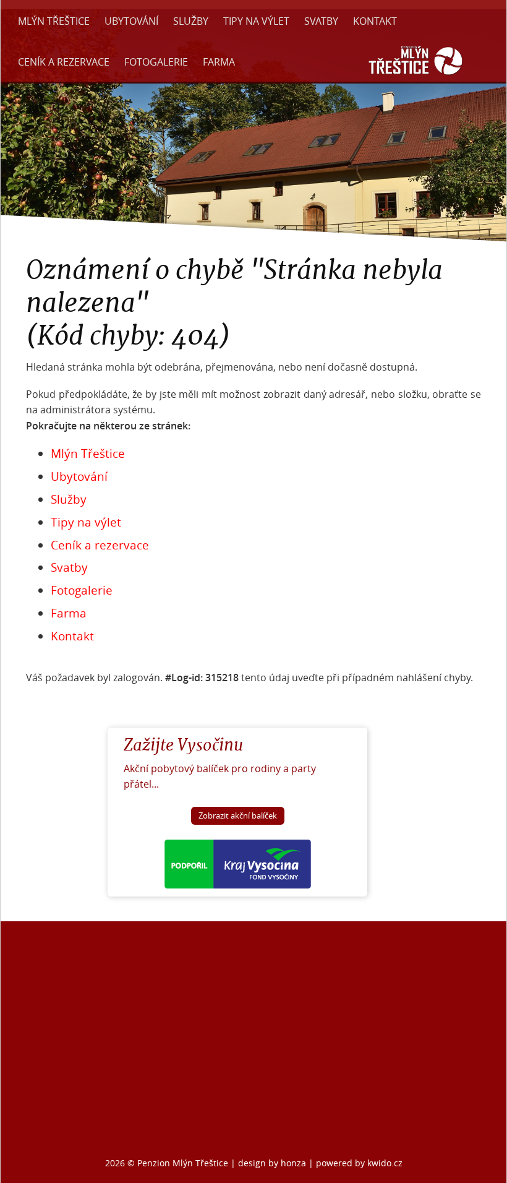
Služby (190, 21)
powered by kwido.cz (359, 1163)
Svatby (321, 21)
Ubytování (131, 21)
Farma (219, 62)
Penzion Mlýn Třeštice (182, 1163)
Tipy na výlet (256, 21)
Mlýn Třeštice (54, 21)
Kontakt (375, 21)
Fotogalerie (156, 62)
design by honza (273, 1163)
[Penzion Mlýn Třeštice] (415, 76)
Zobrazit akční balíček (237, 816)
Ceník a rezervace (63, 62)
